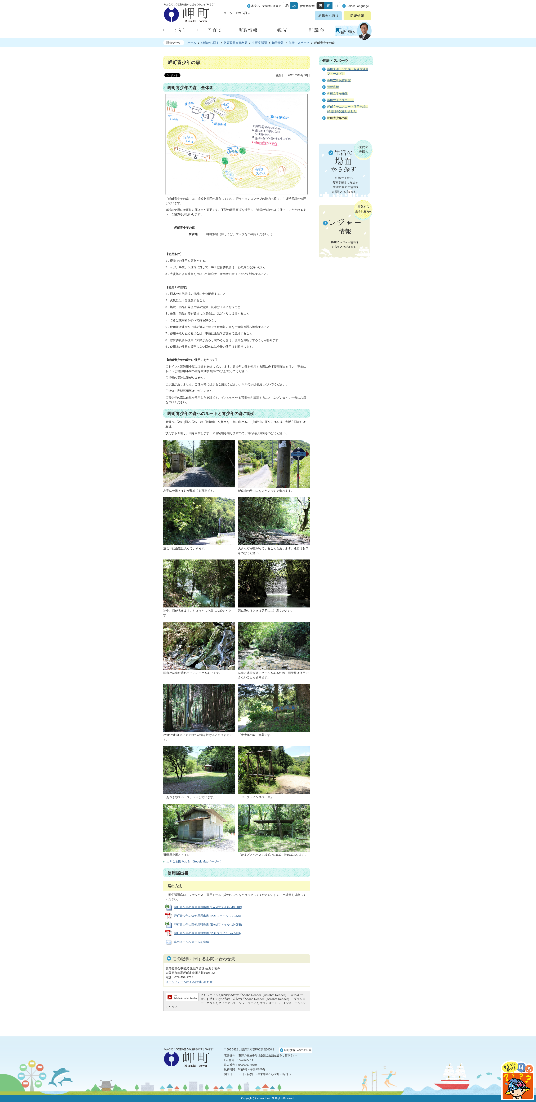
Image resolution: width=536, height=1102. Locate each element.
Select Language (358, 6)
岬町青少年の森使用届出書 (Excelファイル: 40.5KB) (208, 907)
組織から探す (210, 42)
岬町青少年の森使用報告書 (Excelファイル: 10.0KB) (208, 924)
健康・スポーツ (299, 42)
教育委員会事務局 (235, 42)
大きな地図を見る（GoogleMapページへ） (194, 861)
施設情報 (278, 42)
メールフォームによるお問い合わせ (189, 982)
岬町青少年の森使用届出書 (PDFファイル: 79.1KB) (207, 915)
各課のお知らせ (269, 1055)
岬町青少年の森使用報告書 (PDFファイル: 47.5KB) (207, 933)
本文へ (255, 6)
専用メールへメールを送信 (191, 942)
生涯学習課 (259, 42)
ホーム (191, 42)
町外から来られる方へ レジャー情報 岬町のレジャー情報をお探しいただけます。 (346, 229)
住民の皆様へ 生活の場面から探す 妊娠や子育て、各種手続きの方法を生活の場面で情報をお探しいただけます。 (346, 168)
